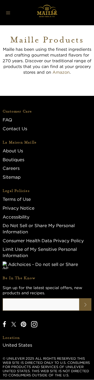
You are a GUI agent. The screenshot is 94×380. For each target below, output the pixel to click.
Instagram (34, 324)
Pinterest (23, 324)
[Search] (54, 13)
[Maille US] (47, 13)
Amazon (61, 72)
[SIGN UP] (85, 304)
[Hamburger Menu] (8, 13)
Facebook (4, 324)
